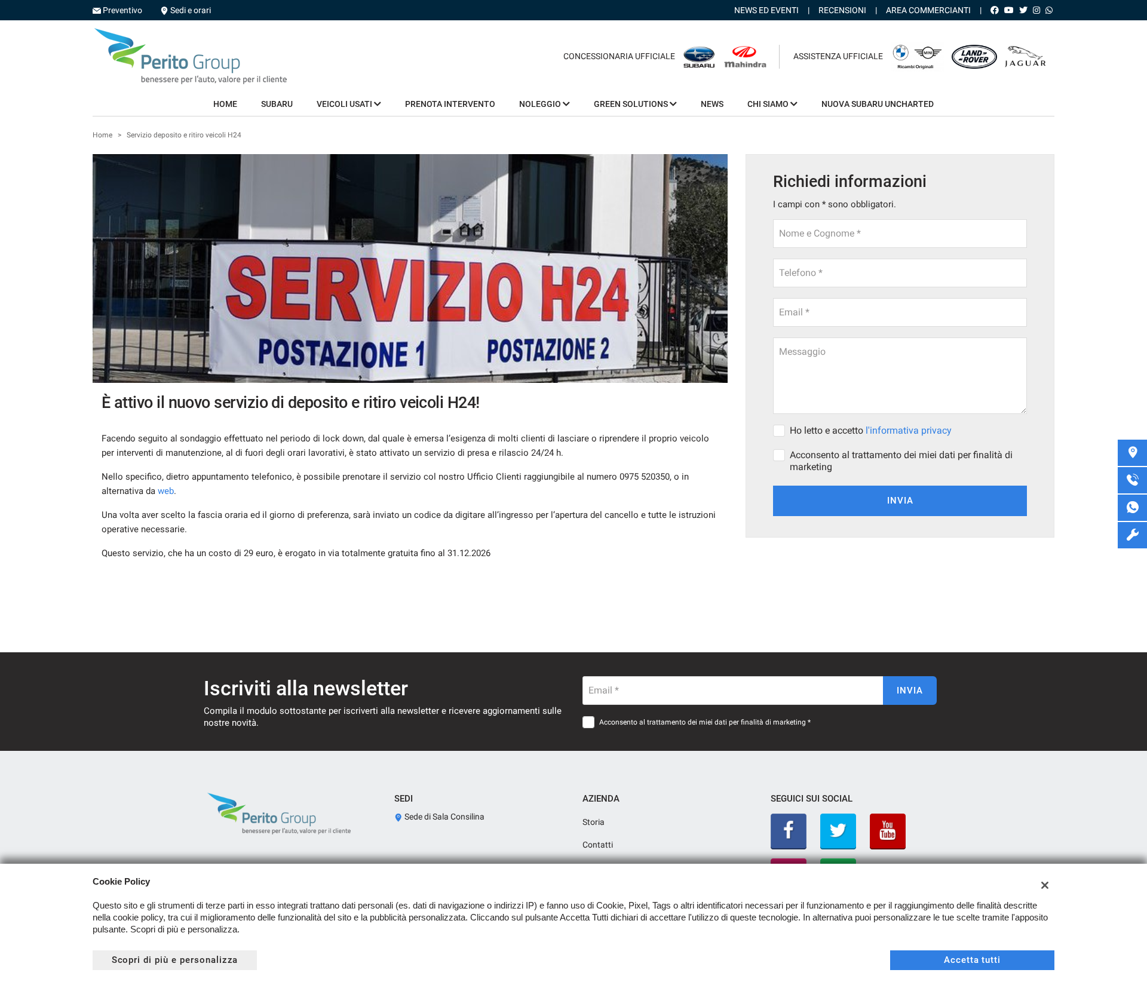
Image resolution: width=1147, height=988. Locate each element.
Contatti (597, 844)
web (166, 491)
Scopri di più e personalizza (175, 960)
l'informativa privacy (909, 430)
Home (225, 104)
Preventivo (122, 10)
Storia (593, 822)
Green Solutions (632, 104)
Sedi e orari (190, 10)
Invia (900, 500)
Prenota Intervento (450, 104)
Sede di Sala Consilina (443, 816)
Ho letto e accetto (871, 430)
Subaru (277, 104)
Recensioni (842, 10)
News (712, 104)
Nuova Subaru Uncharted (877, 104)
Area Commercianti (928, 10)
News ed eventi (766, 10)
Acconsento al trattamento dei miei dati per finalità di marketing (901, 460)
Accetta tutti (972, 960)
